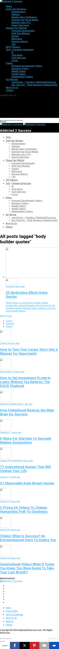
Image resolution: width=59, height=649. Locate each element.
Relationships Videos (22, 76)
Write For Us (12, 87)
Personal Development (23, 30)
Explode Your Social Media (24, 20)
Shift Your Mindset (20, 33)
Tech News (17, 55)
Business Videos (20, 68)
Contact (9, 90)
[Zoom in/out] (10, 638)
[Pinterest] (34, 645)
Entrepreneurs (18, 11)
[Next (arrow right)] (4, 641)
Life (13, 44)
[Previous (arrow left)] (1, 641)
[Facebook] (15, 645)
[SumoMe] (54, 645)
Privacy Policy (12, 611)
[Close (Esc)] (1, 638)
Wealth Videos (18, 71)
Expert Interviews (20, 25)
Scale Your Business (16, 9)
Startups (15, 14)
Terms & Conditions (14, 614)
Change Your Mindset (16, 28)
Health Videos (18, 74)
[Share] (4, 638)
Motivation (16, 38)
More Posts (6, 316)
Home (9, 6)
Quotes (15, 36)
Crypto (14, 60)
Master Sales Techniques (24, 17)
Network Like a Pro (21, 22)
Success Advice (19, 41)
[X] (25, 645)
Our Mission (12, 79)
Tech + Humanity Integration (20, 49)
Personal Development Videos (26, 66)
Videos (9, 63)
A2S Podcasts (13, 47)
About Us (10, 621)
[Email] (44, 645)
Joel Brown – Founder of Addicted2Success (33, 82)
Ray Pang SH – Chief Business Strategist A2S (34, 85)
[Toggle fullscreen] (7, 638)
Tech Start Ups (18, 57)
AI (12, 52)
